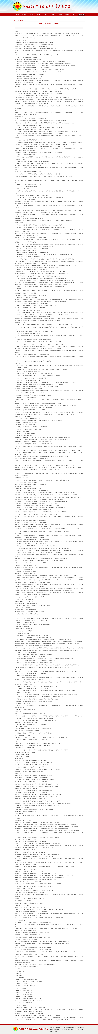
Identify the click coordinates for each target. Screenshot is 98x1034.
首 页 (16, 20)
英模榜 (31, 14)
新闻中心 (52, 14)
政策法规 (45, 14)
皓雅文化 (57, 1031)
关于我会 (24, 14)
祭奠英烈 (67, 14)
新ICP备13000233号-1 (79, 1027)
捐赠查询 (81, 14)
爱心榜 (38, 14)
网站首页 (16, 14)
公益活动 (74, 14)
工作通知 (60, 14)
